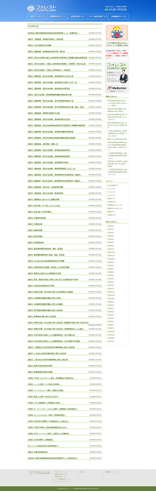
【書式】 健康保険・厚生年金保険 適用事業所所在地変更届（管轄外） (54, 175)
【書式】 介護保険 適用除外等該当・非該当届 (45, 39)
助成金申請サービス (60, 476)
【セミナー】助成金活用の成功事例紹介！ (43, 446)
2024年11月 (111, 295)
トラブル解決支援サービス (62, 479)
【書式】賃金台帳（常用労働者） (40, 212)
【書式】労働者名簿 (34, 224)
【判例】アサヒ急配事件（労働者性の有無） (44, 403)
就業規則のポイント (114, 205)
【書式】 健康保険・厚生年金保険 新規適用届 (45, 193)
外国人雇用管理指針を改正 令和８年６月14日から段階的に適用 (117, 125)
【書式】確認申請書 (34, 230)
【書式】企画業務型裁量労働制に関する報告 (44, 298)
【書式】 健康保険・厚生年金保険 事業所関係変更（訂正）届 (51, 169)
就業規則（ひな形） (114, 208)
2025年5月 (111, 275)
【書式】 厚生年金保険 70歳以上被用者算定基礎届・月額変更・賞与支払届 (56, 64)
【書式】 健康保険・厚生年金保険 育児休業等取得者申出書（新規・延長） (56, 107)
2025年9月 (111, 262)
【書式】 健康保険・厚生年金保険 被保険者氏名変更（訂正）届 (52, 82)
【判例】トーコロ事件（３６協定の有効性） (44, 384)
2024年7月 (111, 308)
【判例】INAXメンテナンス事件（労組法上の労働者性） (48, 433)
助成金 (110, 198)
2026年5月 (111, 236)
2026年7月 (111, 229)
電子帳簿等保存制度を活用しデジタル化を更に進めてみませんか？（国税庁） (117, 103)
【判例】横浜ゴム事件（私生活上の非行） (43, 397)
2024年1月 (111, 328)
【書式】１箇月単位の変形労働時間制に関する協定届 (47, 360)
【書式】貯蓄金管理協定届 (37, 452)
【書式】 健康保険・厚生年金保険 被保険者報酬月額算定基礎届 (51, 138)
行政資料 (110, 215)
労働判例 (110, 201)
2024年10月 (111, 298)
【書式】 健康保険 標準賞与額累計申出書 (43, 113)
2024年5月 (111, 315)
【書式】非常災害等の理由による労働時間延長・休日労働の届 (51, 335)
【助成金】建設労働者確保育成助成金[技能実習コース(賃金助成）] (52, 458)
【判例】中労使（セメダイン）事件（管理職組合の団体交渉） (51, 378)
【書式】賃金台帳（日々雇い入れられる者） (44, 206)
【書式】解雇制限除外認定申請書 (40, 372)
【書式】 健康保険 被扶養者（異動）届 (42, 144)
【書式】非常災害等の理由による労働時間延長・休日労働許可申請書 (53, 341)
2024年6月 (111, 311)
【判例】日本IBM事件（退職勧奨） (40, 440)
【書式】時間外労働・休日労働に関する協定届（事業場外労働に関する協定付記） (58, 323)
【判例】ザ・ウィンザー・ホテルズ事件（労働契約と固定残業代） (52, 409)
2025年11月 (111, 255)
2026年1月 (111, 249)
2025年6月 (111, 272)
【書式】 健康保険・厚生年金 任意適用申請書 (45, 187)
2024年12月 (111, 292)
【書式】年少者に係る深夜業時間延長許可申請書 (45, 261)
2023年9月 (111, 341)
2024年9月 (111, 302)
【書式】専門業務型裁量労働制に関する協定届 (45, 310)
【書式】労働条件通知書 (36, 218)
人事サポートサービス (61, 472)
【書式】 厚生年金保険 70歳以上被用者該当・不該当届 (48, 70)
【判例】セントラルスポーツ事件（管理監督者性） (46, 415)
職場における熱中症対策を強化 (117, 139)
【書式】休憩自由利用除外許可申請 (40, 286)
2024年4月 (111, 318)
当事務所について (111, 472)
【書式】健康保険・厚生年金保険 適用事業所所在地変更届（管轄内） (54, 181)
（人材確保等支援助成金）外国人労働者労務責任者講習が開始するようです (117, 172)
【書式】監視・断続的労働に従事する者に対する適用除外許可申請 (52, 279)
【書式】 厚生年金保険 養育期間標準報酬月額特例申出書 (49, 95)
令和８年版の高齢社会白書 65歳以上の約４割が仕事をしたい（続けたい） (117, 117)
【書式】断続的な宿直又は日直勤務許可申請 (44, 273)
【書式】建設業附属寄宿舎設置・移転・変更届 (45, 249)
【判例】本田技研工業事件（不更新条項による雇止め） (48, 421)
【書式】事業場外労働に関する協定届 (41, 316)
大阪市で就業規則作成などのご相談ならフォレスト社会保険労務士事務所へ (39, 473)
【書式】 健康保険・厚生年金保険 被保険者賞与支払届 (48, 119)
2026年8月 (111, 226)
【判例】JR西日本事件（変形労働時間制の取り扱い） (47, 427)
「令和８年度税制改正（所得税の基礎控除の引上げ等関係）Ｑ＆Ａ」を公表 (117, 133)
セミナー (110, 195)
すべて (110, 188)
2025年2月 (111, 285)
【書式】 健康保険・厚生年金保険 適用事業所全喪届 (47, 162)
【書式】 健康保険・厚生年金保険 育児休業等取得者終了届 (50, 101)
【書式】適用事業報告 (35, 242)
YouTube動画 (112, 185)
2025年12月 (111, 252)
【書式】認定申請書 (34, 236)
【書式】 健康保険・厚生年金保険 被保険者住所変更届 (48, 88)
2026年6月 (111, 232)
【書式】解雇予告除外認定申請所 (40, 366)
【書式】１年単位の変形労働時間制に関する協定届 (46, 353)
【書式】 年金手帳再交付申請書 (39, 45)
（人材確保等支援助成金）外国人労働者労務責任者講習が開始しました (117, 155)
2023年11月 (111, 335)
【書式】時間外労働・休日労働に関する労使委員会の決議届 (50, 292)
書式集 (110, 211)
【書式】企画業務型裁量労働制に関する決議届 (45, 304)
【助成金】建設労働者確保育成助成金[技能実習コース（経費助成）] (53, 33)
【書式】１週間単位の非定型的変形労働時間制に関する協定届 (51, 347)
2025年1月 (111, 288)
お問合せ (82, 472)
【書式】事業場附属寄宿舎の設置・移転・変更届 (45, 255)
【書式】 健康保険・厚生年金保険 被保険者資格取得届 (48, 156)
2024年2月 (111, 325)
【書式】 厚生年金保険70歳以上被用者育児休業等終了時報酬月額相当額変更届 (57, 58)
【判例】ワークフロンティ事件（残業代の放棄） (45, 390)
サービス (110, 192)
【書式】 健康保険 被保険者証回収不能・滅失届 (46, 51)
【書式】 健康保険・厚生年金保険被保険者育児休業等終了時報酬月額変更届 (56, 125)
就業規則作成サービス (61, 474)
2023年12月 (111, 331)
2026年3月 (111, 242)
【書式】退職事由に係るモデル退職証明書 (43, 199)
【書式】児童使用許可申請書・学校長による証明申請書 (48, 267)
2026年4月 (111, 239)
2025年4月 (111, 278)
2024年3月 (111, 321)
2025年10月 (111, 259)
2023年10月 (111, 338)
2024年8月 (111, 305)
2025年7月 (111, 269)
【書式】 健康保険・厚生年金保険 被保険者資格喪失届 (48, 150)
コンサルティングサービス (62, 481)
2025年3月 (111, 282)
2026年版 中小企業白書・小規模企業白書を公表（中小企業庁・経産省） (117, 163)
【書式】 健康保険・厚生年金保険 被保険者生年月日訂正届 (50, 76)
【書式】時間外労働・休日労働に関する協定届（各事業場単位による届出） (56, 329)
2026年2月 (111, 245)
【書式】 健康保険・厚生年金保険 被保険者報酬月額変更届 (50, 132)
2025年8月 (111, 265)
